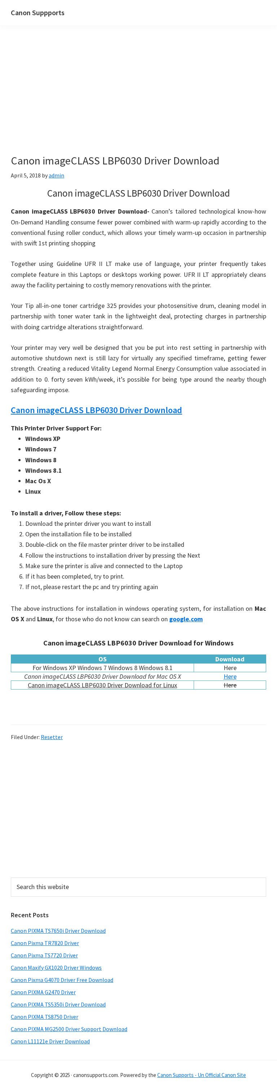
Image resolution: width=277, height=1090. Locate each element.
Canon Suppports (38, 12)
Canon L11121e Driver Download (50, 1041)
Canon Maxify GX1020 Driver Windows (56, 967)
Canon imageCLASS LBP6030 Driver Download (96, 410)
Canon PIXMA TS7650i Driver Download (58, 930)
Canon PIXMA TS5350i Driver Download (58, 1004)
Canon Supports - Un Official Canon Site (201, 1075)
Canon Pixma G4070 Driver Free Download (62, 979)
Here (230, 676)
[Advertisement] (138, 100)
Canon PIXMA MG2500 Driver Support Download (69, 1029)
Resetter (52, 737)
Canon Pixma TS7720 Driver (44, 955)
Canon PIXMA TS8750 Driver (44, 1016)
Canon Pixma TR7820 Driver (45, 943)
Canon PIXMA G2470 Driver (43, 992)
